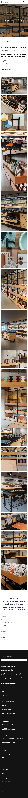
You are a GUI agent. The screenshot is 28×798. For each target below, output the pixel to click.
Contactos (3, 773)
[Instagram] (4, 686)
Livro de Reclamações (6, 778)
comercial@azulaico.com (9, 701)
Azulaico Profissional (6, 754)
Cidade (3, 637)
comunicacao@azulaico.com (10, 715)
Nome (2, 614)
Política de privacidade (6, 781)
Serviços (3, 757)
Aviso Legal (4, 776)
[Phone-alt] (26, 2)
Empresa (3, 631)
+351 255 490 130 (6, 697)
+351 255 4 (5, 728)
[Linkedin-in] (2, 686)
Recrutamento (4, 762)
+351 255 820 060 (6, 712)
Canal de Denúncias (5, 765)
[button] (24, 2)
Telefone (3, 625)
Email (2, 619)
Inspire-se (3, 760)
